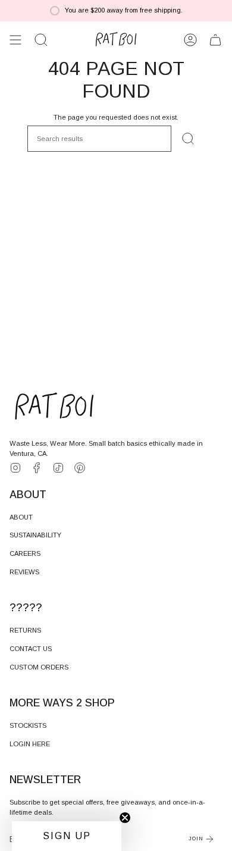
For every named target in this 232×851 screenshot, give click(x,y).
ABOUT (21, 517)
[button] (41, 39)
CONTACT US (31, 648)
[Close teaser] (125, 818)
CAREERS (25, 553)
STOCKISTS (28, 725)
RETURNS (25, 630)
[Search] (188, 139)
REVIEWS (24, 571)
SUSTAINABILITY (35, 535)
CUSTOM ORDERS (39, 667)
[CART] (215, 39)
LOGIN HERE (30, 743)
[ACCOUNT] (190, 39)
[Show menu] (15, 39)
